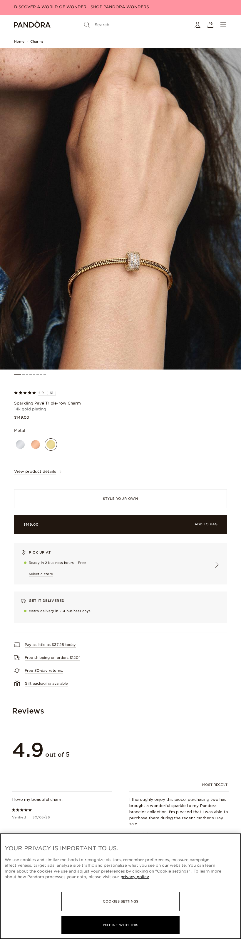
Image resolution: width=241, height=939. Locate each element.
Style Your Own (120, 499)
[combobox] (215, 785)
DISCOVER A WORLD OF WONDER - (81, 7)
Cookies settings (120, 901)
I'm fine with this (120, 925)
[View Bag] (210, 24)
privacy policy (134, 877)
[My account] (197, 24)
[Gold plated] (51, 444)
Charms (36, 41)
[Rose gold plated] (35, 444)
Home (19, 41)
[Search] (87, 25)
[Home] (32, 25)
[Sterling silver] (20, 444)
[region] (120, 886)
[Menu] (223, 24)
